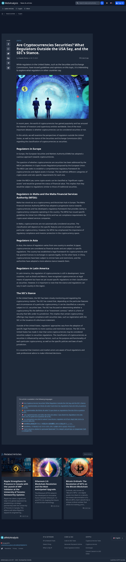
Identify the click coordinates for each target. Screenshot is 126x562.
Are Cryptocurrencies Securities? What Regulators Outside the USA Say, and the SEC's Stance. (55, 403)
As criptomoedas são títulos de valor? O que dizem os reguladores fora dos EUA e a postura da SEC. (53, 411)
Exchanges (89, 548)
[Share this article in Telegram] (8, 63)
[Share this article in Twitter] (8, 54)
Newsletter (8, 548)
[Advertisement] (47, 24)
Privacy (15, 548)
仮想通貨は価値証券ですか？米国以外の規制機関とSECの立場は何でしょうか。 (48, 424)
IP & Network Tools (49, 541)
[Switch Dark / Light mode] (107, 3)
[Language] (111, 3)
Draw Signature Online (72, 548)
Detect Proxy (47, 544)
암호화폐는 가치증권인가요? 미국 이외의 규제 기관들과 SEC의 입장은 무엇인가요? (49, 426)
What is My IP (47, 548)
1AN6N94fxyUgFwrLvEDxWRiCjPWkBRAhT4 (14, 545)
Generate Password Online (73, 544)
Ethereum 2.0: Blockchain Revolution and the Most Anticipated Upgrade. (46, 485)
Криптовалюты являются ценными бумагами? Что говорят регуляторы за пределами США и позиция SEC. (54, 430)
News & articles (10, 14)
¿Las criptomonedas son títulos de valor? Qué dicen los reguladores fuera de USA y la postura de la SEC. (54, 407)
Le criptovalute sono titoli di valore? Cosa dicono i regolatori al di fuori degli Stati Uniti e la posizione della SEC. (53, 420)
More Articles (88, 454)
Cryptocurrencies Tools (93, 541)
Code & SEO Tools (70, 541)
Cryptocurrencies (91, 544)
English (118, 538)
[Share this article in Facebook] (8, 44)
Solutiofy (29, 560)
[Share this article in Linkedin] (8, 58)
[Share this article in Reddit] (8, 68)
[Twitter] (2, 548)
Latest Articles (9, 9)
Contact (21, 548)
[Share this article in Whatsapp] (8, 49)
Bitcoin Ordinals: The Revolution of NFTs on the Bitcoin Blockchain (77, 484)
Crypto (20, 14)
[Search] (102, 3)
